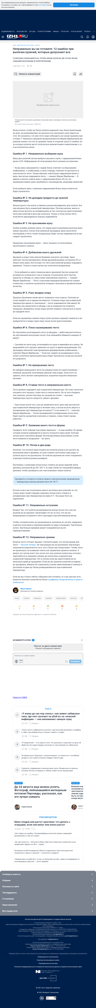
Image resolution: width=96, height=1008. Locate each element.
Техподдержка (9, 892)
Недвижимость (8, 31)
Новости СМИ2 (20, 697)
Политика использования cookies (48, 960)
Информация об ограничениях (48, 957)
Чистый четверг (28, 544)
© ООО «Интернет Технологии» (48, 992)
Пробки (87, 31)
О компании (8, 899)
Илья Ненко (26, 588)
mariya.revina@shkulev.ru (40, 949)
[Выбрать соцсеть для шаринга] (80, 74)
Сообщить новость (11, 874)
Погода (32, 31)
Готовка (26, 598)
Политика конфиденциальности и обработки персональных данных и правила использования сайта (48, 967)
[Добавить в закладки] (74, 74)
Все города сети (10, 911)
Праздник (37, 598)
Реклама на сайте (10, 886)
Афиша (56, 31)
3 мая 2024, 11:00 (19, 66)
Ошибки (49, 598)
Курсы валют (76, 31)
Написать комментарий (29, 74)
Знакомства (22, 31)
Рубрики (6, 880)
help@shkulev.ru (53, 939)
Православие (61, 598)
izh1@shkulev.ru (58, 934)
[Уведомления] (87, 37)
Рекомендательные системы (48, 963)
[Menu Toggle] (3, 37)
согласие (42, 5)
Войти (21, 662)
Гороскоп (65, 31)
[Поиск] (82, 37)
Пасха (17, 598)
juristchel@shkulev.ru (71, 936)
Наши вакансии (9, 905)
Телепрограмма (44, 31)
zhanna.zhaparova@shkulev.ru (40, 946)
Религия (73, 598)
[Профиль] (93, 37)
